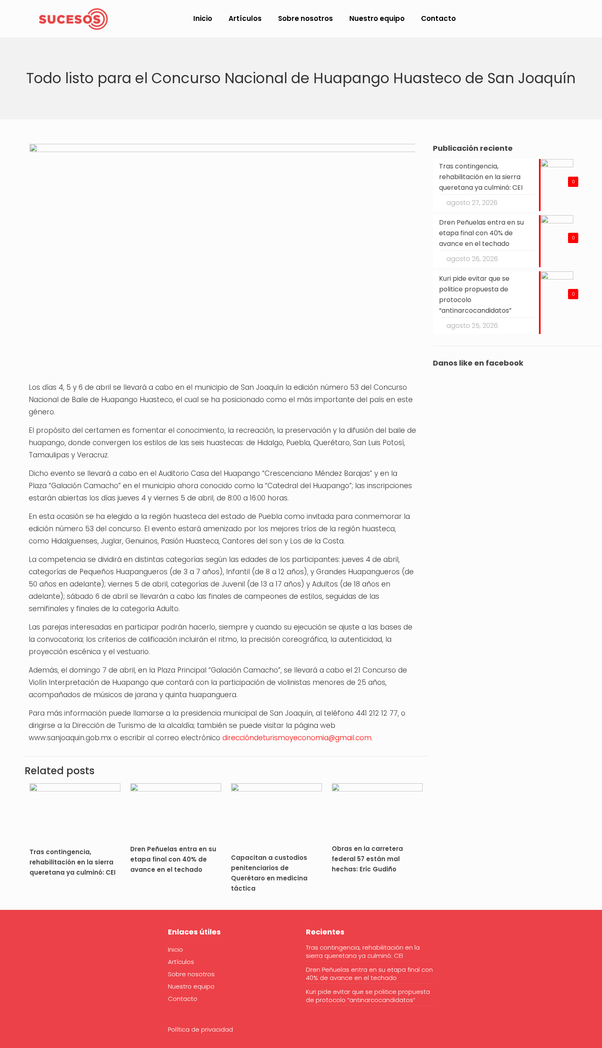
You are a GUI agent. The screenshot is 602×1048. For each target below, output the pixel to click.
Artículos (181, 961)
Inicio (175, 949)
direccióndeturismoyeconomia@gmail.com (296, 738)
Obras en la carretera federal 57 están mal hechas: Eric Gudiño (367, 858)
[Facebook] (34, 957)
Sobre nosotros (191, 974)
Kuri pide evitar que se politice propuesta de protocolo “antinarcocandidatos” (368, 996)
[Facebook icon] (536, 19)
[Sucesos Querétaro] (73, 18)
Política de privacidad (200, 1029)
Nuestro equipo (191, 986)
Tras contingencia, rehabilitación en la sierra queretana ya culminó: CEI (72, 862)
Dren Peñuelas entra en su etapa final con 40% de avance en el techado (173, 859)
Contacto (182, 998)
